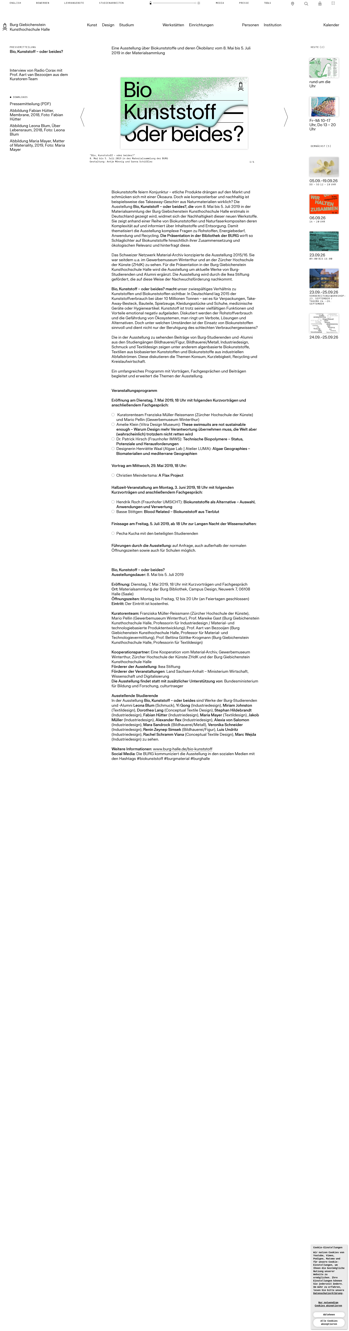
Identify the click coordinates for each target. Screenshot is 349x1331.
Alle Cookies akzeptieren (329, 1323)
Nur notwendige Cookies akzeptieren (328, 1304)
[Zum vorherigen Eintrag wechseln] (82, 117)
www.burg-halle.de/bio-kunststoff (182, 749)
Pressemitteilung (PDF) (30, 104)
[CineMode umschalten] (333, 3)
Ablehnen (329, 1314)
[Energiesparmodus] (150, 3)
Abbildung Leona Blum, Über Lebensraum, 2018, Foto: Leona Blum (37, 130)
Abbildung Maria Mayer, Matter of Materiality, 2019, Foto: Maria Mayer (37, 145)
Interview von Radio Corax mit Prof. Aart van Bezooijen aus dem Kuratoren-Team (39, 75)
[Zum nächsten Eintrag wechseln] (286, 117)
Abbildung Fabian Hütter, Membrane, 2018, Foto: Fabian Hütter (36, 115)
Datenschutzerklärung (327, 1293)
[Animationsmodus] (198, 3)
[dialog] (329, 1286)
